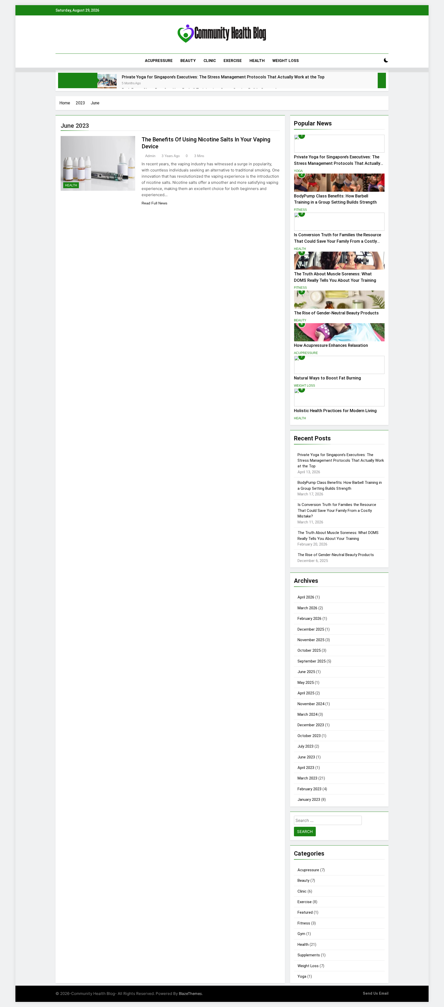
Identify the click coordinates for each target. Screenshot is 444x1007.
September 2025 (312, 661)
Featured (305, 912)
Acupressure (159, 60)
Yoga (298, 171)
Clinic (209, 60)
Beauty (188, 60)
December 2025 (311, 629)
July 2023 (305, 746)
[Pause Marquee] (382, 80)
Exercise (233, 60)
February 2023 (309, 789)
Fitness (300, 210)
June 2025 (306, 671)
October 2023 (309, 735)
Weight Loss (285, 60)
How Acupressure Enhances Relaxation (331, 345)
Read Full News (154, 203)
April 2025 (306, 693)
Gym (301, 933)
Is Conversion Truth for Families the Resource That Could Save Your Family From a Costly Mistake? (337, 241)
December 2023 (311, 725)
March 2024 (307, 714)
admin (150, 156)
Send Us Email (375, 993)
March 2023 (307, 778)
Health (257, 60)
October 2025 (309, 650)
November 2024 (311, 704)
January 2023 (309, 799)
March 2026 (307, 608)
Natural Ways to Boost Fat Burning (327, 378)
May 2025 (306, 682)
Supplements (309, 955)
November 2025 (311, 640)
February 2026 (309, 618)
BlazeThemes (190, 993)
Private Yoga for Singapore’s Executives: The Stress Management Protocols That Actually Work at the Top (223, 77)
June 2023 (306, 757)
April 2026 (306, 597)
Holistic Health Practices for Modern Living (335, 410)
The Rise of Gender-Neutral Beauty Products (336, 313)
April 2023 (306, 767)
